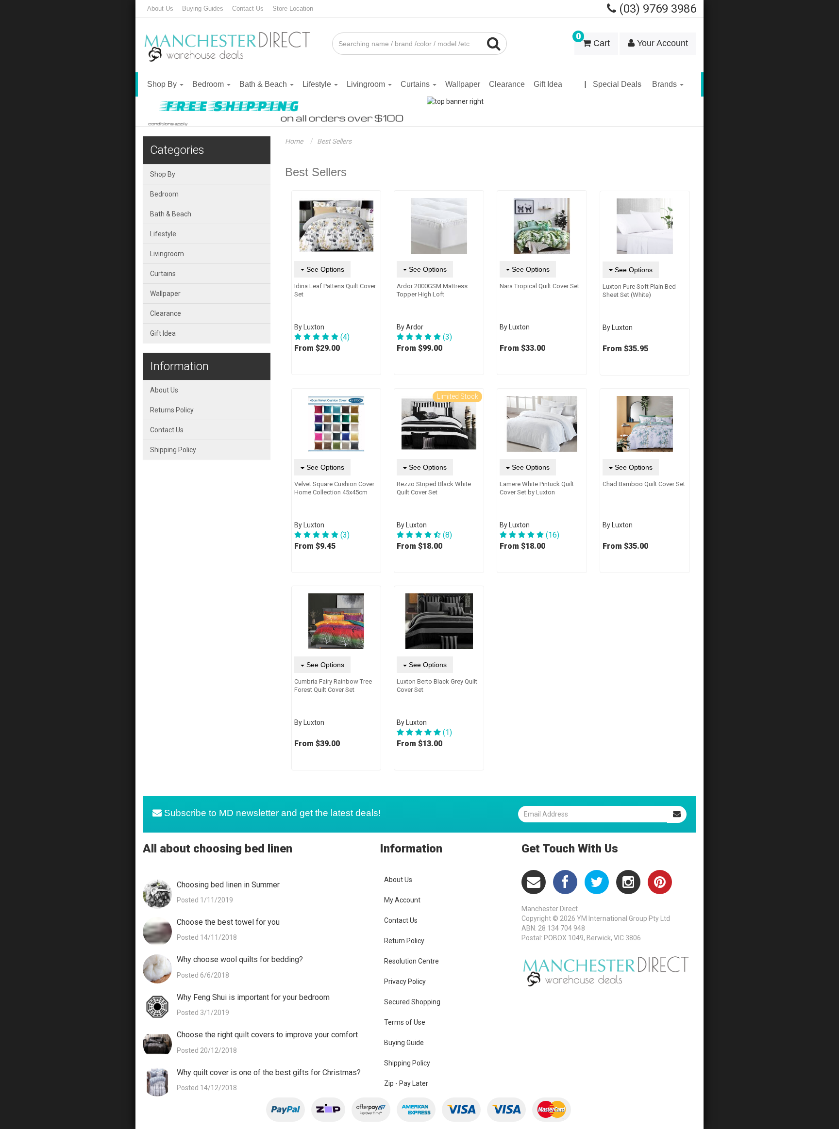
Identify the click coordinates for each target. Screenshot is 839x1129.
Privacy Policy (405, 981)
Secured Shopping (412, 1002)
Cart (593, 40)
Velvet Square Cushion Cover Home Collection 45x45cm (334, 488)
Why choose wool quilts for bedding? (240, 959)
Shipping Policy (173, 450)
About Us (160, 8)
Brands (665, 84)
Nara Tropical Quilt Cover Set (539, 286)
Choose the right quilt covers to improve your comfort (267, 1034)
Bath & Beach (264, 84)
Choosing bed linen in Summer (228, 884)
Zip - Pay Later (406, 1083)
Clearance (507, 84)
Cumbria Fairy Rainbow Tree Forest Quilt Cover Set (333, 685)
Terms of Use (404, 1022)
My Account (402, 900)
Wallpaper (462, 84)
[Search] (494, 44)
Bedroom (209, 84)
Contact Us (248, 8)
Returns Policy (172, 410)
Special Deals (617, 84)
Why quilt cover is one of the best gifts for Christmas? (269, 1072)
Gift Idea (548, 84)
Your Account (661, 43)
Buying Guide (404, 1043)
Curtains (416, 84)
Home (294, 141)
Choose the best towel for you (228, 922)
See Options (324, 269)
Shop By (163, 84)
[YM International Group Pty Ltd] (230, 40)
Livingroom (367, 84)
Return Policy (404, 941)
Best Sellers (334, 141)
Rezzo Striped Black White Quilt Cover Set (434, 488)
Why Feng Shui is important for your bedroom (253, 997)
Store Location (292, 8)
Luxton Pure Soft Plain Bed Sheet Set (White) (639, 290)
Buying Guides (202, 8)
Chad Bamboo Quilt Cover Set (644, 484)
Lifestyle (317, 84)
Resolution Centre (411, 961)
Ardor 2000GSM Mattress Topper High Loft (432, 290)
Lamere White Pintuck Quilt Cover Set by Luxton (537, 488)
